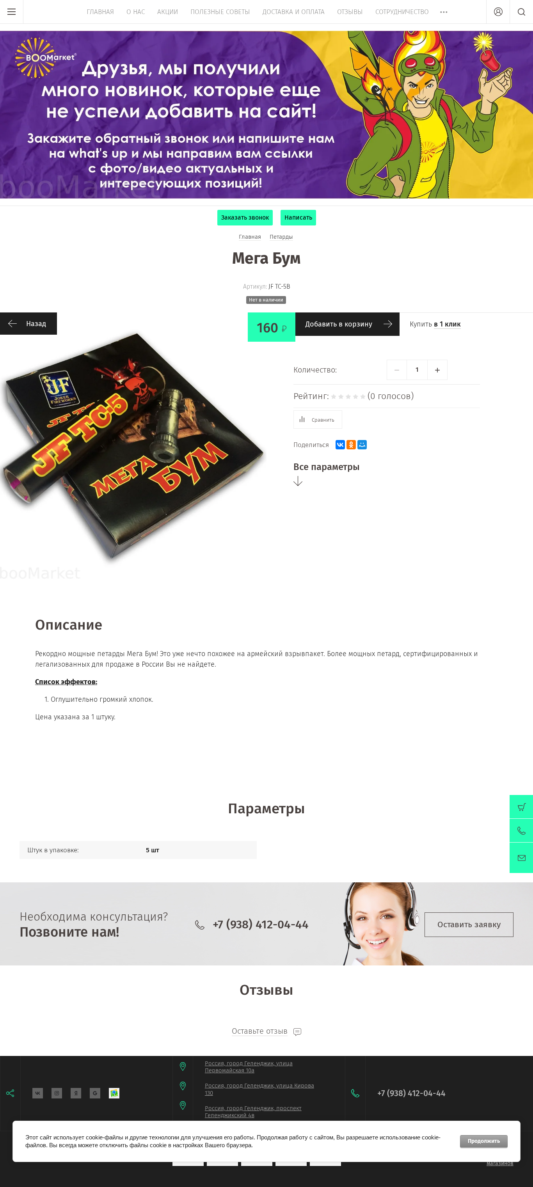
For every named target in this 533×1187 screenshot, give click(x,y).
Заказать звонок (245, 217)
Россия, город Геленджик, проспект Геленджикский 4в (253, 1112)
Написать (298, 217)
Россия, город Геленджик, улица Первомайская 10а (249, 1067)
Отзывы (350, 12)
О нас (135, 12)
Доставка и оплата (294, 12)
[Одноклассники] (351, 444)
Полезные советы (220, 12)
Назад (36, 323)
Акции (167, 12)
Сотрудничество (402, 12)
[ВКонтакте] (340, 444)
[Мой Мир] (362, 444)
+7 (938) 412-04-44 (261, 924)
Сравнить (323, 420)
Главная (100, 12)
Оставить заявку (469, 924)
